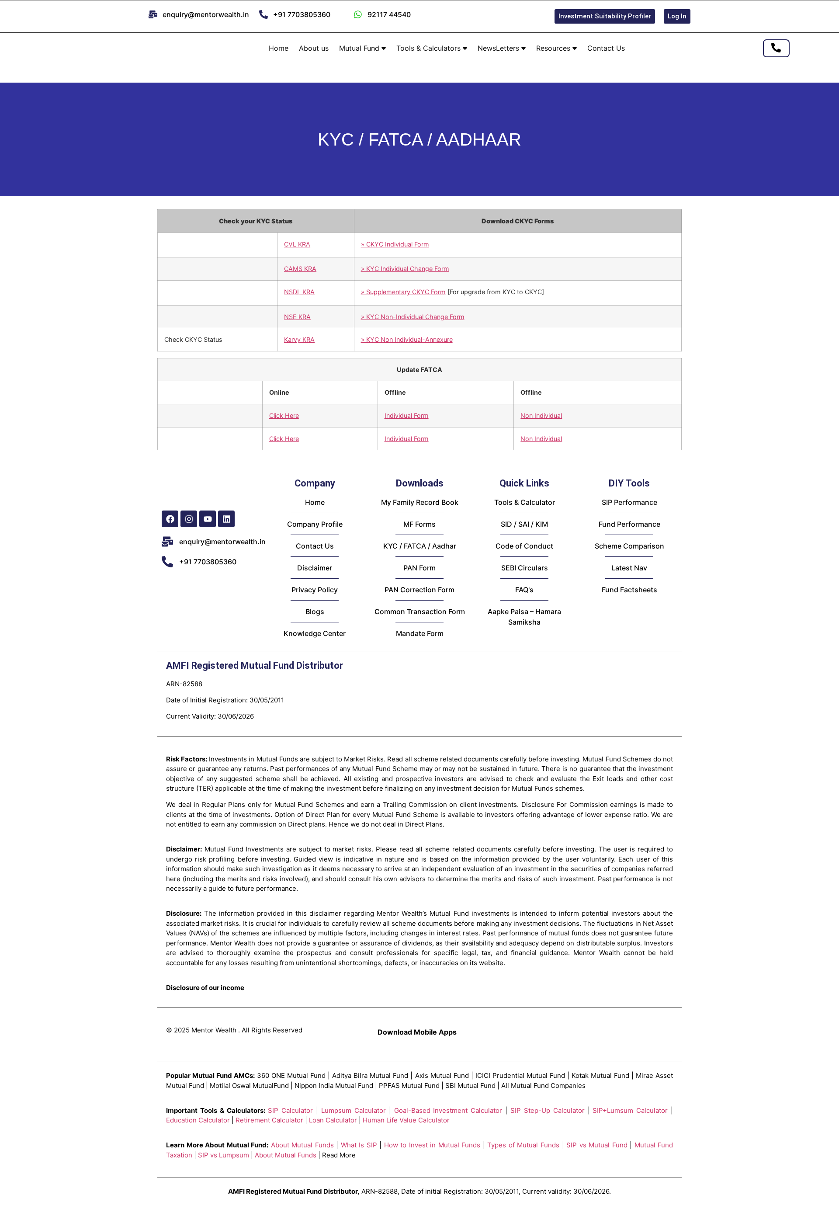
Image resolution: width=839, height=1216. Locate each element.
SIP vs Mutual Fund (597, 1145)
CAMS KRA (300, 268)
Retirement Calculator (269, 1120)
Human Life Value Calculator (406, 1120)
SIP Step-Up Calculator (547, 1110)
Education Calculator (198, 1120)
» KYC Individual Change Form (405, 268)
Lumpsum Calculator (353, 1110)
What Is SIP (359, 1145)
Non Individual (541, 415)
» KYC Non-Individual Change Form (413, 316)
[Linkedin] (226, 519)
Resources (554, 48)
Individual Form (407, 415)
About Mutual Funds (302, 1145)
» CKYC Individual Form (395, 244)
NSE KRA (297, 316)
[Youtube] (207, 519)
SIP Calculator (290, 1110)
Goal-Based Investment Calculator (448, 1110)
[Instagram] (188, 519)
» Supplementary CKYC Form (403, 291)
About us (314, 48)
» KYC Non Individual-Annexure (407, 339)
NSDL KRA (299, 291)
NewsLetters (499, 48)
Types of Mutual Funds (523, 1145)
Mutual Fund (360, 48)
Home (278, 48)
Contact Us (606, 48)
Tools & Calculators (429, 48)
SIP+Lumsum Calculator (630, 1110)
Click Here (284, 415)
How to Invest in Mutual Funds (432, 1145)
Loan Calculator (333, 1120)
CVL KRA (297, 244)
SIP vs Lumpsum (223, 1155)
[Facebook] (170, 519)
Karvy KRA (299, 339)
